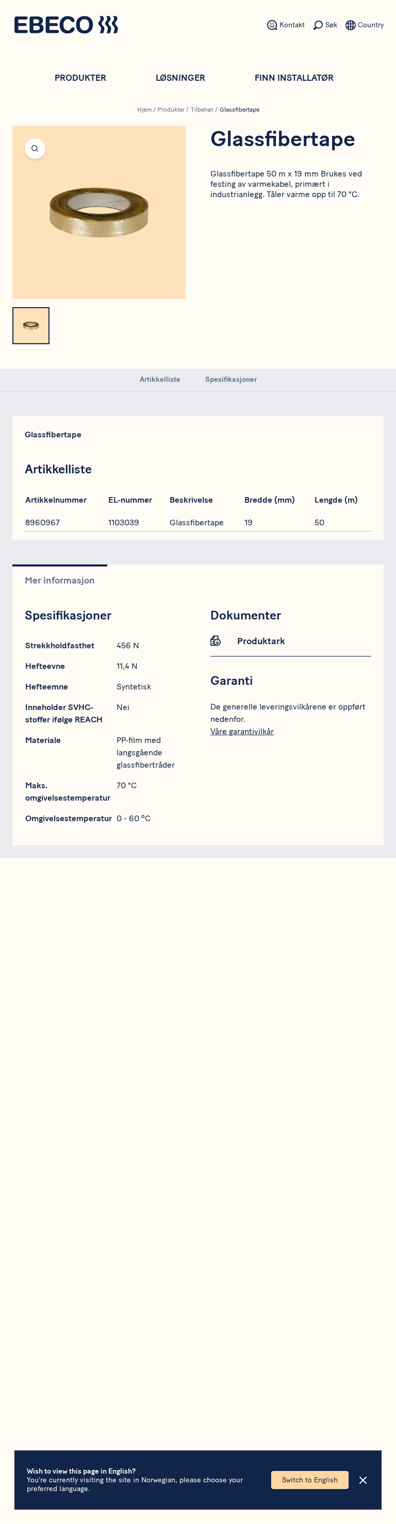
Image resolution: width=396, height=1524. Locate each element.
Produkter (80, 78)
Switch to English (310, 1480)
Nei (123, 707)
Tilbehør (202, 109)
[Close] (363, 1480)
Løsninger (180, 78)
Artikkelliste (160, 379)
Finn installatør (294, 78)
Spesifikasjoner (231, 379)
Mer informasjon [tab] (60, 580)
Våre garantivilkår (242, 731)
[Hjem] (66, 26)
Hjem (144, 109)
